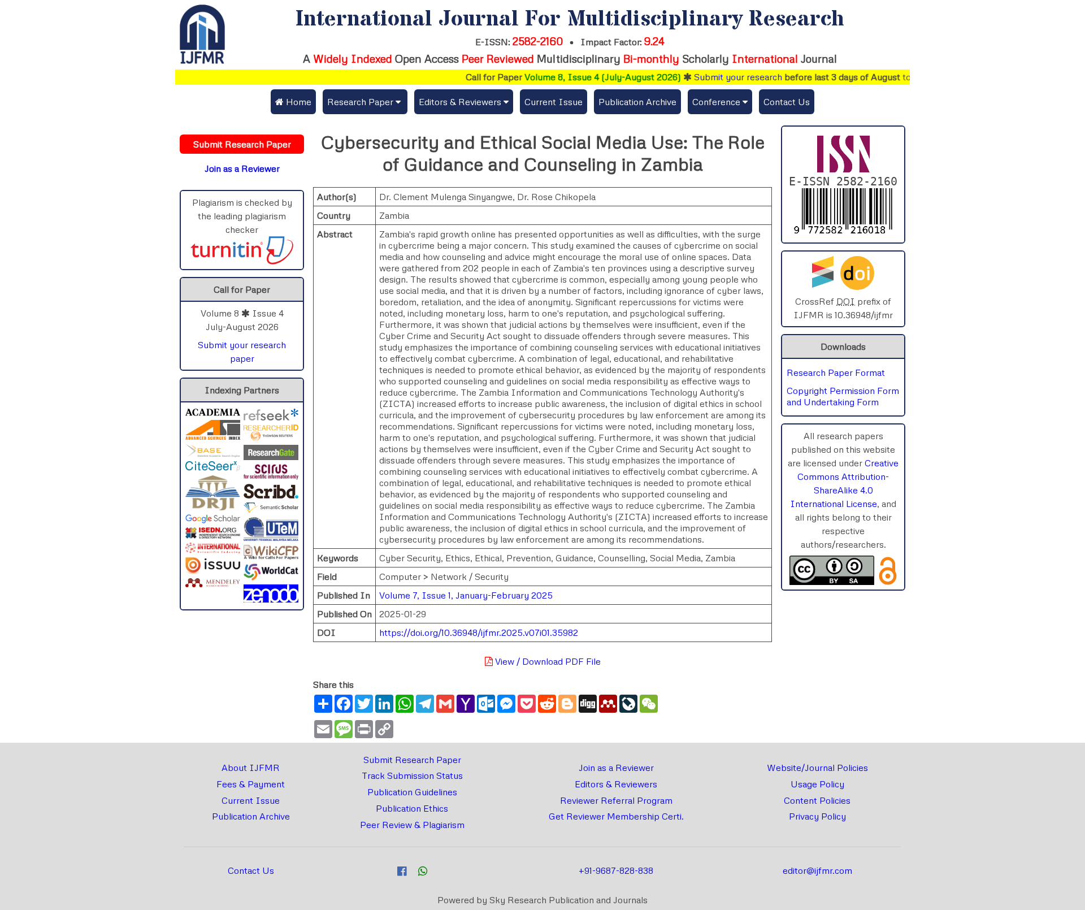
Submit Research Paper (412, 759)
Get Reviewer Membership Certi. (616, 816)
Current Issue (553, 101)
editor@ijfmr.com (817, 870)
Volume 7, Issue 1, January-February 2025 (466, 595)
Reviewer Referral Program (616, 800)
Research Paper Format (836, 372)
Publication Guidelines (412, 792)
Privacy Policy (817, 816)
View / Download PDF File (547, 661)
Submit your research (719, 77)
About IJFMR (251, 767)
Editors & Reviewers (616, 784)
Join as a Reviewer (616, 767)
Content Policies (817, 800)
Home (297, 101)
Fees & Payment (250, 784)
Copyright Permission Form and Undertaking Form (843, 396)
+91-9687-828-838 (616, 870)
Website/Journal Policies (817, 767)
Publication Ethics (412, 808)
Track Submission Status (412, 775)
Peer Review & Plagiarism (412, 824)
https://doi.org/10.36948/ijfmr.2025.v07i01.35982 (478, 632)
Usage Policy (817, 784)
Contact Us (786, 101)
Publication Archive (637, 101)
